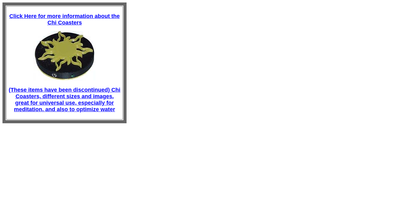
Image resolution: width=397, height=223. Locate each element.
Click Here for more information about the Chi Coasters (64, 19)
